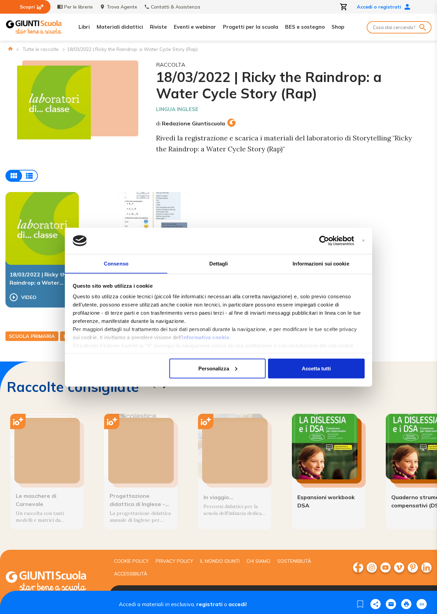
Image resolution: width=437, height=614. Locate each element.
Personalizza (213, 368)
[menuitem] (358, 567)
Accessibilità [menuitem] (130, 574)
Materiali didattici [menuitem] (120, 27)
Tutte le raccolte (41, 49)
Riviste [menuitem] (158, 27)
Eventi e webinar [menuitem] (195, 27)
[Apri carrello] (344, 7)
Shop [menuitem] (338, 27)
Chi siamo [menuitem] (258, 561)
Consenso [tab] (116, 263)
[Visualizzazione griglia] (21, 176)
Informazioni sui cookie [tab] (321, 263)
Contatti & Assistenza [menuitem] (175, 7)
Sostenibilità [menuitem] (294, 561)
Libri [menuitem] (84, 27)
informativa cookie (205, 337)
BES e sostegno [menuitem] (305, 27)
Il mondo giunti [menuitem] (220, 561)
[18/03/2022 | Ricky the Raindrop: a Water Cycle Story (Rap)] (42, 228)
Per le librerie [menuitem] (78, 7)
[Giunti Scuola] (33, 27)
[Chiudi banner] (363, 241)
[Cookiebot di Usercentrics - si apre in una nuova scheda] (324, 241)
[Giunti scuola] (52, 581)
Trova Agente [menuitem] (122, 7)
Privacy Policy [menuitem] (174, 561)
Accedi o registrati (379, 7)
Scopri (27, 7)
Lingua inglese (177, 109)
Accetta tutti (316, 368)
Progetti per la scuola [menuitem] (250, 27)
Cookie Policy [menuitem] (131, 561)
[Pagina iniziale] (10, 49)
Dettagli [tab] (218, 263)
